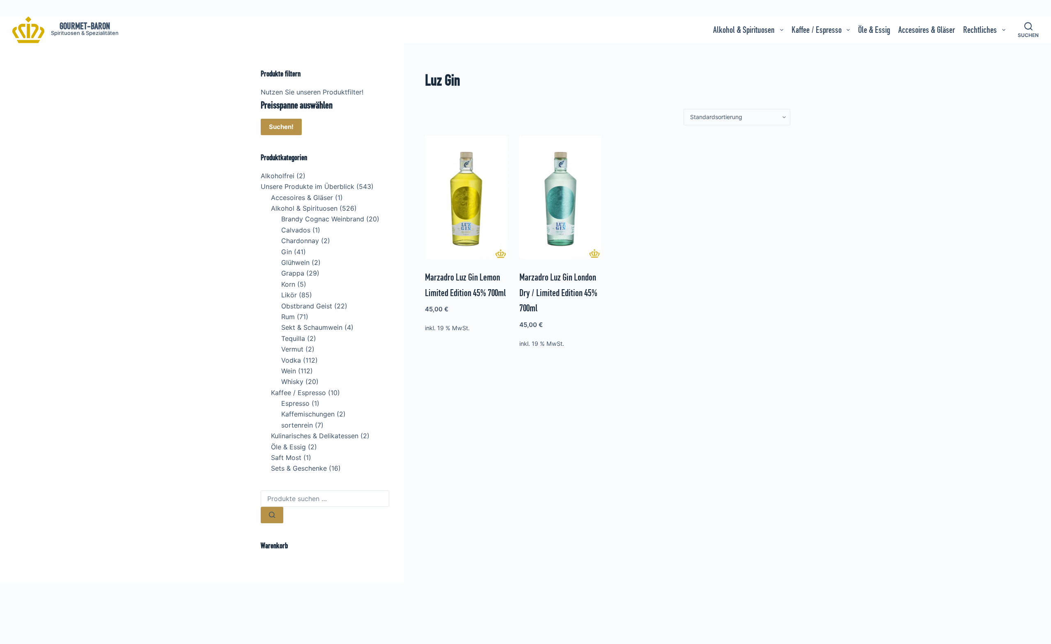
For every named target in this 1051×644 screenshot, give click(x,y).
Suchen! (281, 127)
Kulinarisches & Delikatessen (314, 436)
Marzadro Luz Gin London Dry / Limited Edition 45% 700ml (558, 292)
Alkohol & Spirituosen (744, 29)
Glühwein (295, 262)
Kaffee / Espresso (817, 29)
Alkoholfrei (277, 176)
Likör (289, 295)
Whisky (292, 381)
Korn (288, 284)
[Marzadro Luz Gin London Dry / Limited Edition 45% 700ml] (560, 197)
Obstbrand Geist (306, 306)
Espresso (295, 403)
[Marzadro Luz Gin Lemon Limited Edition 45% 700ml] (466, 197)
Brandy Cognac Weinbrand (322, 219)
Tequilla (293, 338)
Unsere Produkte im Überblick (307, 186)
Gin (286, 252)
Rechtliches (980, 29)
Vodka (291, 360)
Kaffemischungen (308, 414)
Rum (288, 317)
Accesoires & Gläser (926, 29)
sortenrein (297, 425)
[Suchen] (272, 515)
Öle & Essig (874, 29)
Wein (288, 371)
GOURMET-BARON (85, 26)
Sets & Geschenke (299, 468)
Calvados (295, 230)
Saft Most (286, 457)
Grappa (292, 273)
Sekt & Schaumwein (311, 327)
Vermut (292, 349)
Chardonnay (300, 241)
